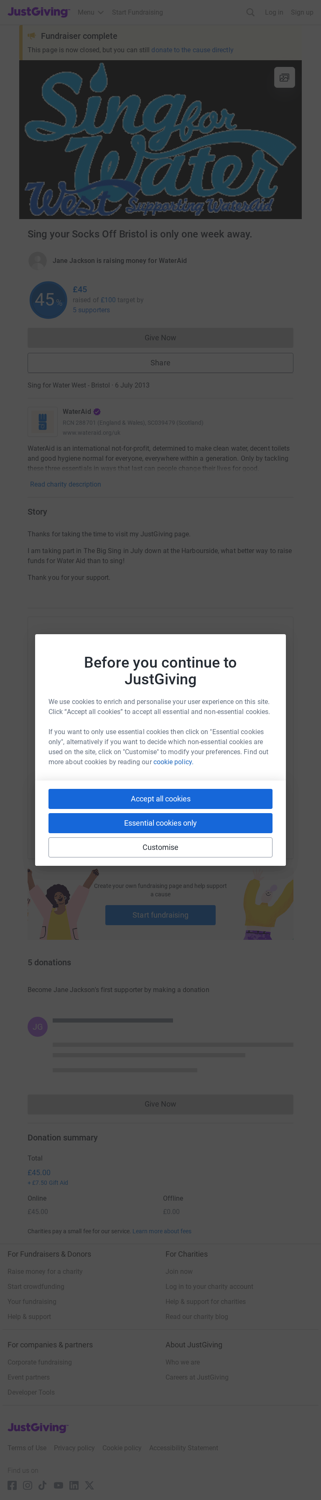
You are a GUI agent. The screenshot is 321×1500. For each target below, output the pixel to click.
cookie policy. (173, 762)
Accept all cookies (161, 798)
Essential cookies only (160, 823)
